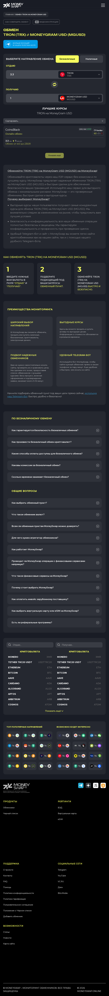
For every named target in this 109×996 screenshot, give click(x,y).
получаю (12, 89)
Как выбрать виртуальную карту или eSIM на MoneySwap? (45, 611)
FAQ (5, 881)
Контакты (7, 875)
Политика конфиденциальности (18, 893)
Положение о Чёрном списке (17, 910)
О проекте (8, 870)
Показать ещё (53, 711)
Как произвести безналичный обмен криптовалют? (42, 442)
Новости (7, 938)
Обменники (8, 807)
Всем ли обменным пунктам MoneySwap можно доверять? (45, 526)
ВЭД (60, 807)
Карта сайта (9, 944)
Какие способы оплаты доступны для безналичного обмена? (47, 453)
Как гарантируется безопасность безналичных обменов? (45, 430)
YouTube (62, 875)
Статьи (6, 932)
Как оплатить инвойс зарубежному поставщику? (40, 599)
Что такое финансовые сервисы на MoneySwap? (40, 576)
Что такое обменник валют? (28, 514)
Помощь (7, 887)
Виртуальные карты (67, 813)
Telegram (62, 870)
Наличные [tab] (91, 59)
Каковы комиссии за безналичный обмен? (36, 465)
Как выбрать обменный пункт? (29, 503)
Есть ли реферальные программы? (32, 622)
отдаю (10, 66)
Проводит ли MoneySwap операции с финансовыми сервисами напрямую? (48, 563)
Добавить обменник (13, 916)
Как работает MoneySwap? (27, 549)
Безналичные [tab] (67, 59)
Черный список (10, 813)
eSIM (60, 819)
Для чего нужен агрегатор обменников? (35, 538)
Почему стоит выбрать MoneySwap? (33, 587)
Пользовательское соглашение (18, 905)
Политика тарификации (14, 899)
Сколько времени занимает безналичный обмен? (40, 477)
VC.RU (61, 881)
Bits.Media (63, 893)
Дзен (60, 887)
